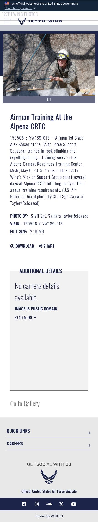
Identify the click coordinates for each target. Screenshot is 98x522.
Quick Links (18, 431)
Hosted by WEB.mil (49, 516)
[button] (20, 8)
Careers (15, 443)
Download (24, 246)
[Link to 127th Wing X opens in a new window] (61, 504)
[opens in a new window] (36, 504)
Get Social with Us (49, 464)
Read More (24, 317)
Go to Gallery (25, 403)
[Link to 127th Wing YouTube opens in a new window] (73, 504)
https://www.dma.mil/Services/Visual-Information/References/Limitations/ (42, 375)
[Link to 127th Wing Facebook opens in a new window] (24, 504)
